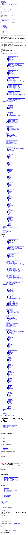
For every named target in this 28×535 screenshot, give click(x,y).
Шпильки (10, 130)
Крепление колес (9, 126)
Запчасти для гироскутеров (9, 226)
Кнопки (7, 133)
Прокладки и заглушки (13, 77)
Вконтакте (3, 504)
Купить (8, 444)
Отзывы (5, 28)
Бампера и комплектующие (12, 131)
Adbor (9, 171)
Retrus (9, 203)
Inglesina (10, 195)
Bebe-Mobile (11, 150)
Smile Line (10, 207)
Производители (7, 491)
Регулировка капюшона (11, 123)
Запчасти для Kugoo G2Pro (14, 87)
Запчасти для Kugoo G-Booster (15, 84)
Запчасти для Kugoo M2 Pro (14, 88)
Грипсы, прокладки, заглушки (15, 65)
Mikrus (9, 188)
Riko (9, 156)
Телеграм (14, 4)
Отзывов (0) (5, 449)
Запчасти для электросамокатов (10, 53)
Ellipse (9, 168)
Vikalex (10, 175)
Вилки (7, 124)
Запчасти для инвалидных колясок (10, 227)
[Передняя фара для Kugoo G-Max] (8, 430)
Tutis (9, 152)
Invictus (10, 177)
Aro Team (10, 219)
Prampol (10, 197)
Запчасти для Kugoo (10, 79)
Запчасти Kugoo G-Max (13, 92)
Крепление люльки (10, 142)
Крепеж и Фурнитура (10, 141)
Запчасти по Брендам (10, 147)
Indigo (9, 176)
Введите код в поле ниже (6, 466)
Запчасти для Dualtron (10, 100)
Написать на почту (5, 20)
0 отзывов (3, 436)
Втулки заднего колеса (13, 128)
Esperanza (10, 169)
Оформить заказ (4, 533)
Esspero (10, 170)
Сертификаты (7, 496)
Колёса (9, 58)
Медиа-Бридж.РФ (18, 523)
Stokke (9, 164)
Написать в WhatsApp (5, 4)
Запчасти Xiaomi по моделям (14, 68)
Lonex (9, 183)
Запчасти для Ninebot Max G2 (14, 99)
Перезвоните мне (4, 16)
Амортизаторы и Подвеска (12, 140)
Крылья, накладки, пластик (14, 60)
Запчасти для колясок (8, 101)
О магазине (6, 488)
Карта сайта (6, 492)
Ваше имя (3, 456)
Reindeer (10, 202)
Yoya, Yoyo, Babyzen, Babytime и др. (16, 148)
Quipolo (10, 198)
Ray (9, 200)
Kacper (9, 181)
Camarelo (10, 158)
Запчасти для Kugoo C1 (13, 86)
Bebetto (10, 162)
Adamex (10, 149)
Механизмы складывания (11, 122)
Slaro (9, 206)
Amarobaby (10, 217)
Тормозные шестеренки (13, 137)
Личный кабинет (7, 231)
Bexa (9, 224)
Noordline (10, 193)
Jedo (9, 178)
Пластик (10, 72)
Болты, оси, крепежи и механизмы (16, 63)
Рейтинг (2, 465)
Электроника (11, 57)
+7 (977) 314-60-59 (5, 11)
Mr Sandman (11, 189)
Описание (5, 448)
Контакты (5, 232)
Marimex (10, 185)
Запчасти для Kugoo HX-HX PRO (15, 89)
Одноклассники (13, 504)
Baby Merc (10, 220)
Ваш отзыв (3, 462)
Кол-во (2, 444)
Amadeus (10, 216)
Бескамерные (11, 108)
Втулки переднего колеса (14, 129)
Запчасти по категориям (11, 54)
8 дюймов (10, 107)
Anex (9, 151)
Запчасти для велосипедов (9, 228)
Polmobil (10, 196)
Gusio (9, 174)
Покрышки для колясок (11, 102)
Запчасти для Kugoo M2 (13, 85)
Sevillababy (10, 205)
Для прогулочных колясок (14, 115)
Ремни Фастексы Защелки (11, 143)
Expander (10, 172)
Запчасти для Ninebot (10, 93)
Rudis (9, 204)
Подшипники (11, 59)
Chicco (9, 163)
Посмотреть (14, 530)
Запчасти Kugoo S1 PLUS (14, 91)
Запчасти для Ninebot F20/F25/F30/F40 (16, 98)
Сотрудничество (7, 495)
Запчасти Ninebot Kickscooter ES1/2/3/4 (17, 94)
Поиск (14, 22)
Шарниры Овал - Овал (13, 119)
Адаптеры (8, 138)
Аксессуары (11, 66)
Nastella (10, 191)
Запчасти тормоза (12, 61)
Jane (9, 211)
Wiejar (9, 214)
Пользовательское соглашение (10, 490)
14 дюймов (10, 106)
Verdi (9, 155)
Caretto (9, 165)
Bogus (9, 225)
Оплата (4, 25)
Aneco (9, 223)
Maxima (10, 186)
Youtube (7, 504)
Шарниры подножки (13, 121)
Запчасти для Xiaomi (10, 67)
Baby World (10, 221)
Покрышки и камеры (13, 56)
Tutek (9, 212)
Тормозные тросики (12, 136)
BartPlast (10, 161)
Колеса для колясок (10, 110)
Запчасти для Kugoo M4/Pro (14, 80)
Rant (9, 199)
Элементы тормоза (10, 134)
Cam (9, 190)
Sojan (9, 209)
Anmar (9, 218)
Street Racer (10, 210)
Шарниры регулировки (11, 117)
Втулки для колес (9, 127)
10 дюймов (10, 103)
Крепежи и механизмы (13, 74)
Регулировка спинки (10, 144)
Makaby (10, 184)
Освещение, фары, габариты (9, 428)
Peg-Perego (10, 154)
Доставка (5, 26)
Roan (9, 157)
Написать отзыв (4, 445)
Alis (9, 213)
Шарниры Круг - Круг (13, 120)
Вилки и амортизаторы (13, 64)
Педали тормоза (11, 135)
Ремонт (4, 230)
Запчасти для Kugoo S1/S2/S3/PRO (16, 81)
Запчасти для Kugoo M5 (13, 82)
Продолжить (3, 469)
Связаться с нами (7, 27)
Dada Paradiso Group (12, 166)
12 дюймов (10, 105)
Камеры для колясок (10, 109)
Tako (9, 159)
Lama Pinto (10, 182)
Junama (9, 179)
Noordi (9, 192)
